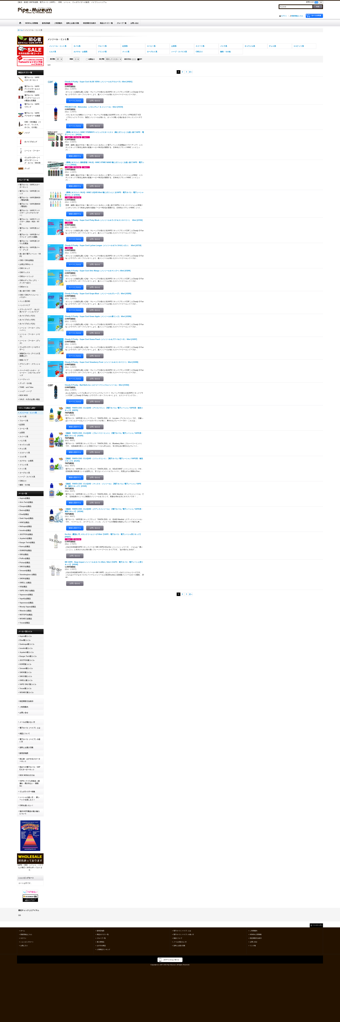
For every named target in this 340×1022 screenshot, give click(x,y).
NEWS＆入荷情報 (256, 934)
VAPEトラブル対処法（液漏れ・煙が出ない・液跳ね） (30, 783)
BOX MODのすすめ (27, 775)
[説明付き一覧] (140, 59)
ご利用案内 (24, 707)
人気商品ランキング (103, 949)
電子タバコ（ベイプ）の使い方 (30, 740)
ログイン (284, 16)
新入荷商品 (100, 942)
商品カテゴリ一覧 (103, 934)
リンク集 (253, 945)
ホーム (22, 930)
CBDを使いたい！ (26, 805)
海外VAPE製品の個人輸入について (30, 812)
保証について (25, 734)
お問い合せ (24, 713)
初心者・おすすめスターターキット (30, 760)
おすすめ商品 (101, 945)
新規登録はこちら (297, 16)
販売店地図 (24, 753)
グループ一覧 (101, 938)
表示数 (52, 59)
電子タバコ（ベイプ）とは (30, 728)
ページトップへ (317, 925)
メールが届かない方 (27, 722)
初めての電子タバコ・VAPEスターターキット (30, 768)
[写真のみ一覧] (134, 59)
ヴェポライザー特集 (27, 792)
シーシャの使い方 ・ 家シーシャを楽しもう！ (30, 798)
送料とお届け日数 (26, 747)
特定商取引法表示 (26, 701)
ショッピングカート (27, 942)
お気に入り (24, 945)
